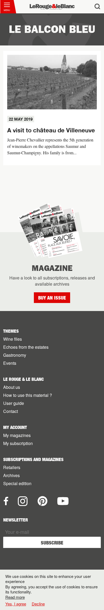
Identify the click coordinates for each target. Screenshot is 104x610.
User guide (13, 403)
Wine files (12, 339)
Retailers (11, 467)
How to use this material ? (27, 395)
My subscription (18, 443)
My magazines (17, 435)
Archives (11, 475)
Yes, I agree (15, 604)
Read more (15, 597)
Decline (38, 604)
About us (11, 387)
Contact (10, 411)
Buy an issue (52, 298)
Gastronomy (14, 355)
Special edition (17, 483)
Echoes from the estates (26, 347)
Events (9, 363)
